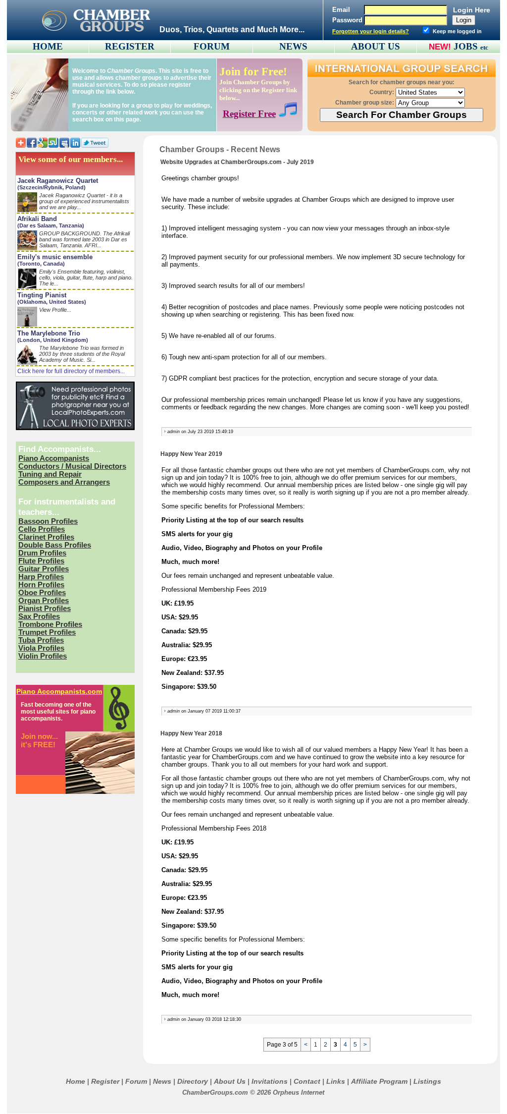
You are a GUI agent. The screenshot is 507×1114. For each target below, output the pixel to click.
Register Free (249, 114)
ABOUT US (375, 46)
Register (105, 1081)
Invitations (270, 1081)
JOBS (471, 46)
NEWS (293, 46)
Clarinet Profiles (46, 537)
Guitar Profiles (43, 569)
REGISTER (129, 46)
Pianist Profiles (44, 609)
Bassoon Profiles (48, 521)
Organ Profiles (43, 601)
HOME (48, 46)
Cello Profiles (41, 529)
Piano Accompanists (53, 458)
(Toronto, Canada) (41, 264)
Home (75, 1081)
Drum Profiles (42, 553)
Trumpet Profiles (47, 632)
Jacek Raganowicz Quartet (57, 180)
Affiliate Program (379, 1081)
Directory (192, 1081)
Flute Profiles (41, 561)
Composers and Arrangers (64, 482)
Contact (307, 1081)
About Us (230, 1081)
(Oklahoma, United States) (51, 302)
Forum (136, 1081)
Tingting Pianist (41, 295)
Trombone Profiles (50, 624)
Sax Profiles (39, 616)
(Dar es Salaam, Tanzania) (50, 225)
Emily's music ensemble (55, 257)
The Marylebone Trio (48, 333)
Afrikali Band (37, 219)
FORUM (212, 46)
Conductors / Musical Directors (72, 466)
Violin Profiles (42, 656)
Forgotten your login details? (370, 31)
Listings (427, 1081)
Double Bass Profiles (54, 545)
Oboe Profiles (42, 593)
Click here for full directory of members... (71, 371)
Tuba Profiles (41, 640)
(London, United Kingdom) (52, 340)
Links (335, 1081)
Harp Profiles (41, 577)
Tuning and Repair (50, 474)
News (162, 1081)
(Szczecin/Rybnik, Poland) (51, 187)
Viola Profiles (41, 648)
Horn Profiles (41, 585)
